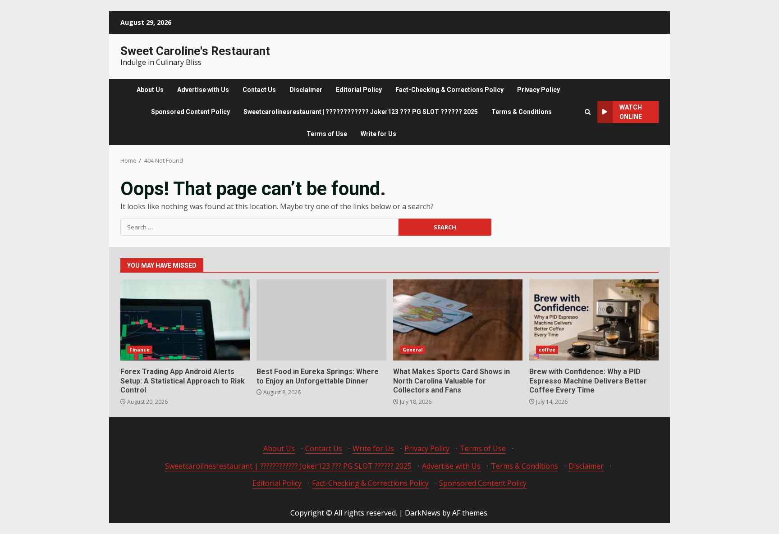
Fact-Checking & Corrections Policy (449, 89)
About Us (150, 89)
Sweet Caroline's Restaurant (195, 51)
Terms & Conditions (521, 111)
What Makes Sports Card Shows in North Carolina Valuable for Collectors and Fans (457, 320)
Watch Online (630, 112)
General (413, 350)
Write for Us (378, 133)
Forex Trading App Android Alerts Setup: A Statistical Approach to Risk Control (185, 320)
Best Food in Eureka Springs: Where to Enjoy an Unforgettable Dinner (321, 320)
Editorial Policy (359, 89)
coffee (547, 350)
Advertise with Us (203, 89)
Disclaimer (305, 89)
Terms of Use (327, 133)
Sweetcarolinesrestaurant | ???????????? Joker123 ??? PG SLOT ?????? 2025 (360, 111)
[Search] (588, 112)
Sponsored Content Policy (190, 111)
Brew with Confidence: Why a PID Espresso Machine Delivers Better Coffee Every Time (594, 320)
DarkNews (422, 513)
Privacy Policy (538, 89)
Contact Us (259, 89)
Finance (140, 350)
